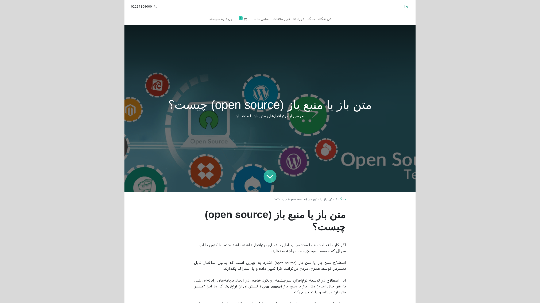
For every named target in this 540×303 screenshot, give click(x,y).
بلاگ (342, 199)
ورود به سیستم (220, 19)
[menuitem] (325, 19)
